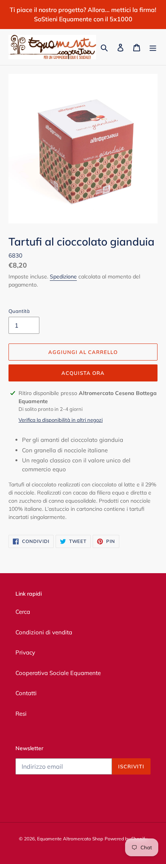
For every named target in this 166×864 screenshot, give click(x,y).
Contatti (26, 693)
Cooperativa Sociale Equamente (58, 673)
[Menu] (153, 47)
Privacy (25, 652)
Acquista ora (83, 373)
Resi (21, 713)
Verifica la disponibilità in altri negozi (61, 420)
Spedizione (63, 276)
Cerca (22, 611)
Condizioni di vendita (43, 632)
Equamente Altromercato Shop (70, 839)
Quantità (19, 311)
